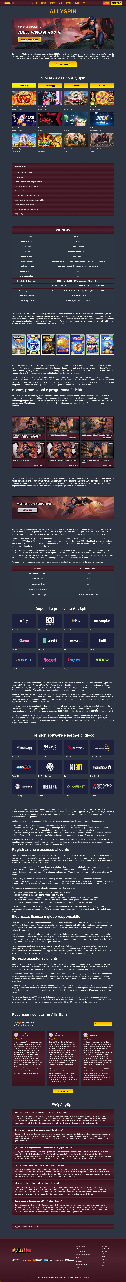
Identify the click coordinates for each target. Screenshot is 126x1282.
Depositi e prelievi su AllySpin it (26, 186)
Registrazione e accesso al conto (27, 195)
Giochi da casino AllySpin (24, 172)
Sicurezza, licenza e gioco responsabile (29, 200)
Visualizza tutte (63, 1091)
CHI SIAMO (19, 177)
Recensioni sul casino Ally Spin (26, 209)
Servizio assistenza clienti (24, 205)
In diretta (49, 85)
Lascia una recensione (102, 1024)
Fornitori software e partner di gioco (28, 191)
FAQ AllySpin (20, 214)
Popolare (22, 85)
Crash (74, 85)
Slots (100, 85)
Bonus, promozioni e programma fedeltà (29, 182)
